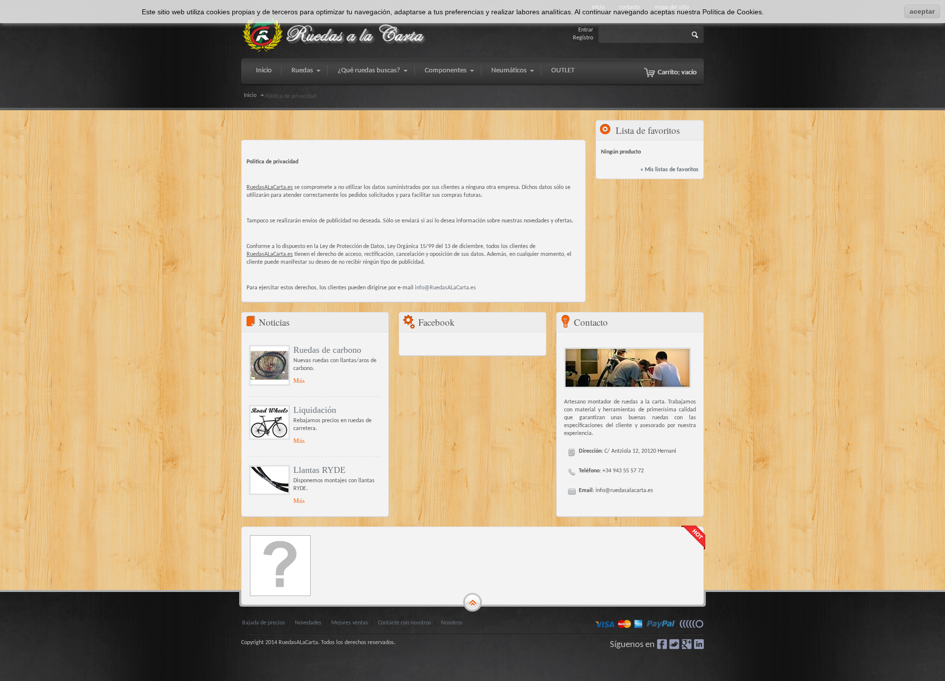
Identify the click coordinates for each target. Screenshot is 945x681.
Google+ (687, 644)
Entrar (585, 30)
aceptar (922, 11)
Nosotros (452, 623)
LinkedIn (699, 644)
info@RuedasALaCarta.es (445, 288)
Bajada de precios (263, 623)
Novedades (308, 623)
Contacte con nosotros (404, 623)
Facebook (662, 644)
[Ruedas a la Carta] (334, 35)
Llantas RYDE (319, 470)
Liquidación (314, 410)
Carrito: (677, 72)
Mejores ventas (349, 623)
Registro (583, 38)
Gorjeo (674, 644)
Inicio (250, 95)
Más (299, 380)
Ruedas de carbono (327, 350)
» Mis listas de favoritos (669, 170)
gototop (472, 602)
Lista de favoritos (648, 130)
